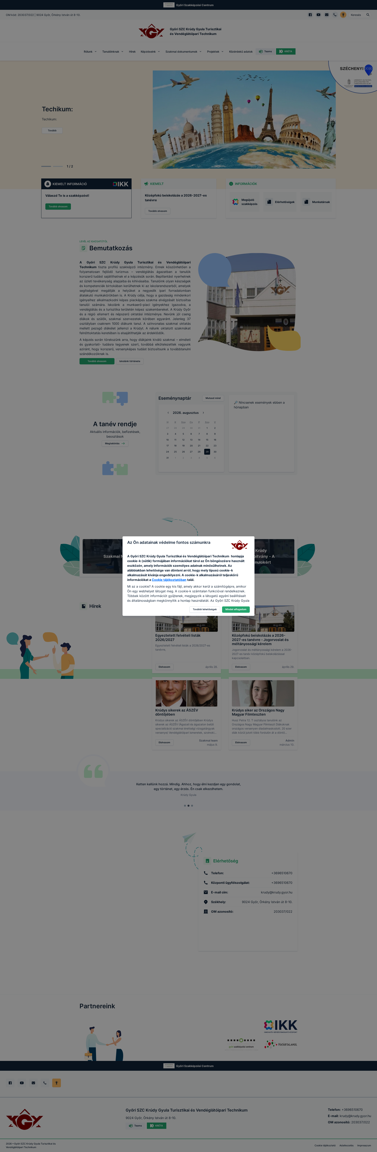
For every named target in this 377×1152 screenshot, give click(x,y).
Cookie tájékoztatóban (169, 580)
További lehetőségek (205, 609)
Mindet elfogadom (235, 609)
